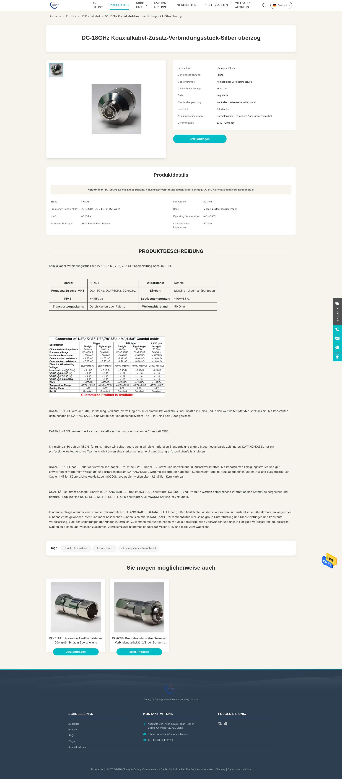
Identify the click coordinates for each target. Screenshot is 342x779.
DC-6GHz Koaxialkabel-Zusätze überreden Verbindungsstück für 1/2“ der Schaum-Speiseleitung (139, 641)
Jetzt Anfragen (76, 651)
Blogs (71, 741)
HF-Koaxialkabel (90, 16)
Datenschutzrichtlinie (239, 769)
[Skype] (220, 724)
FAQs (71, 735)
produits (72, 729)
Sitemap (221, 769)
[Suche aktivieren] (264, 5)
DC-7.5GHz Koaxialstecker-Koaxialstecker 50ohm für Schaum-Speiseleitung (76, 640)
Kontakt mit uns (77, 747)
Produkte (118, 5)
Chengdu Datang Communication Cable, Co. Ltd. (150, 769)
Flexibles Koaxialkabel (75, 548)
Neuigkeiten (186, 5)
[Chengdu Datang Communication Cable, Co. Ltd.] (69, 5)
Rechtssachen (216, 5)
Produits (71, 16)
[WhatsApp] (226, 724)
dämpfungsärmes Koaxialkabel (138, 548)
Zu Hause (55, 16)
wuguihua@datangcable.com (172, 734)
